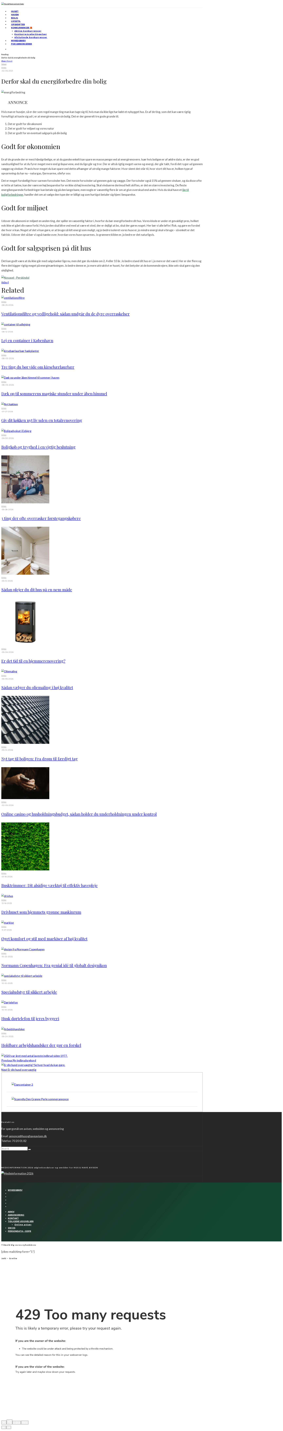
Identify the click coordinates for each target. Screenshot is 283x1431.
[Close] (4, 1422)
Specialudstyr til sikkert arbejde (29, 992)
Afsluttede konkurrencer (30, 37)
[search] (29, 1149)
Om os (11, 1228)
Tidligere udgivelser (21, 1221)
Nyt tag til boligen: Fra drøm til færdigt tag (39, 758)
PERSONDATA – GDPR (19, 1231)
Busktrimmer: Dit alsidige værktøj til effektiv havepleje (49, 885)
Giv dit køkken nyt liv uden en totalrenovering (41, 420)
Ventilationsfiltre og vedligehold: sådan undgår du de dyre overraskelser (65, 313)
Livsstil (16, 21)
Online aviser (23, 1224)
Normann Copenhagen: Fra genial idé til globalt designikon (54, 965)
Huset (15, 11)
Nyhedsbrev (18, 40)
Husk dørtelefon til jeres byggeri (30, 1018)
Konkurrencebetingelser (30, 34)
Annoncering (16, 1215)
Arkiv (3, 67)
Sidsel (3, 64)
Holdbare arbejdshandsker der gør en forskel (41, 1045)
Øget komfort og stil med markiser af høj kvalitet (44, 938)
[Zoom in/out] (24, 1422)
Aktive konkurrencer (27, 31)
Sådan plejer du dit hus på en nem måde (36, 589)
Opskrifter (18, 24)
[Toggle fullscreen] (16, 1422)
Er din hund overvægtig (18, 1069)
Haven (15, 14)
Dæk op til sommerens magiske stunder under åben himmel (54, 393)
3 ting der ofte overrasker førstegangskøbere (41, 518)
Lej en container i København (27, 340)
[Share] (9, 1422)
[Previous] (3, 1427)
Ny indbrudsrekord (18, 1060)
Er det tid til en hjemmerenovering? (33, 660)
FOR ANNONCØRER (21, 44)
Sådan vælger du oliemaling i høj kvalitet (37, 687)
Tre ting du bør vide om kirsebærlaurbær (37, 367)
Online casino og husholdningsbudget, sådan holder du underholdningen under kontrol (79, 814)
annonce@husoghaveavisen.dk (28, 1136)
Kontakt (13, 1218)
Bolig (14, 18)
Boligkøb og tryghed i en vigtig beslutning (38, 447)
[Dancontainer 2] (22, 1084)
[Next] (8, 1427)
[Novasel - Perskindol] (15, 277)
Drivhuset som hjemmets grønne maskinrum (41, 912)
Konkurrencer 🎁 (21, 27)
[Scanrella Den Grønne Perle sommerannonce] (40, 1099)
